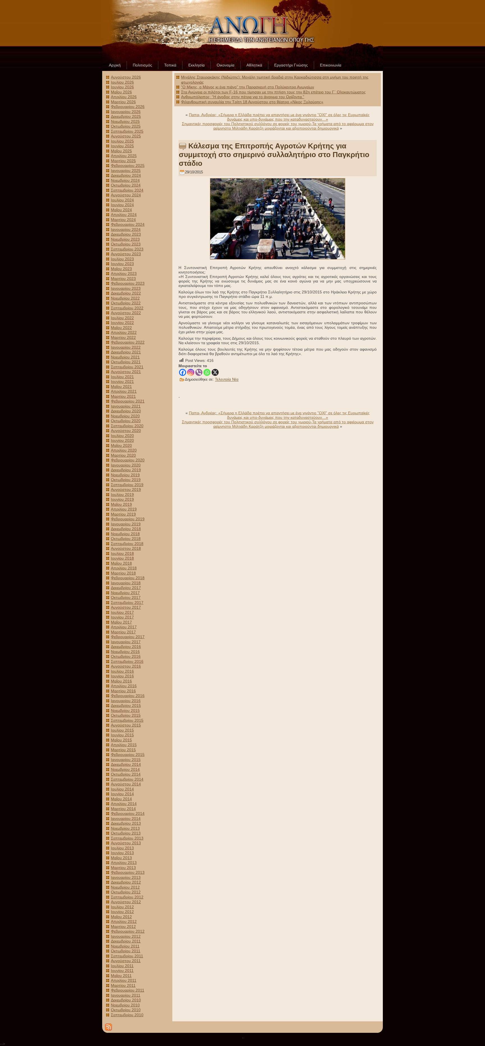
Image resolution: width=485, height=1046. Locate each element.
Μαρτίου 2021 (123, 396)
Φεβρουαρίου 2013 (128, 872)
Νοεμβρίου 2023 (125, 239)
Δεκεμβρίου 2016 (126, 646)
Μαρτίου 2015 (123, 750)
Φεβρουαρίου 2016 (128, 695)
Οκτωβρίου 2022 (126, 303)
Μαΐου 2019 (121, 504)
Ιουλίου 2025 (122, 141)
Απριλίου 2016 (124, 686)
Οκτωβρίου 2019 (126, 479)
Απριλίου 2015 (124, 744)
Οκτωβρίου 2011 (125, 951)
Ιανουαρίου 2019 (126, 524)
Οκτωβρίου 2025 (126, 126)
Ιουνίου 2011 (122, 970)
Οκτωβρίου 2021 (126, 362)
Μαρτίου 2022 (123, 337)
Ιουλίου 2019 (122, 494)
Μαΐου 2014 (121, 799)
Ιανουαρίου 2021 (126, 406)
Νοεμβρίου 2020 (125, 416)
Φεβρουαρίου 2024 (128, 224)
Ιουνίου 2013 (122, 852)
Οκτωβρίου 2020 (126, 421)
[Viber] (198, 372)
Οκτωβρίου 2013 (126, 833)
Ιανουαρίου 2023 (126, 288)
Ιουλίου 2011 (122, 966)
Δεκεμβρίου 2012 (126, 882)
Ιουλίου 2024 (122, 200)
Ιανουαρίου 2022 (126, 347)
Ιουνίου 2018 (122, 558)
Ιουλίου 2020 (122, 435)
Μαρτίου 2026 (123, 102)
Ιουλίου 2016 (122, 671)
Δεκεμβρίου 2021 (126, 352)
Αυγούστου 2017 (126, 607)
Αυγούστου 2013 (126, 843)
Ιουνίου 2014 (122, 794)
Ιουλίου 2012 (122, 907)
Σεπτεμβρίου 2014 (127, 779)
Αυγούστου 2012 (126, 902)
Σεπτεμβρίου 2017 (127, 602)
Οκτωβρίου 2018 (126, 538)
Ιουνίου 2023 (122, 263)
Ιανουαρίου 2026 (126, 111)
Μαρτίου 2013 (123, 867)
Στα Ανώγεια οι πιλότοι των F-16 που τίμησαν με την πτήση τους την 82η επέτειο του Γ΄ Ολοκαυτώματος (273, 92)
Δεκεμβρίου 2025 (126, 116)
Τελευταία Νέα (227, 380)
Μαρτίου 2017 (123, 632)
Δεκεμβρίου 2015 (126, 705)
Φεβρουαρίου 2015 (128, 754)
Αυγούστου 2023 (126, 254)
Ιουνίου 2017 (122, 617)
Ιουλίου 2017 (122, 612)
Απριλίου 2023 (124, 273)
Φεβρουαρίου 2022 (128, 342)
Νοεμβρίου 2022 (125, 298)
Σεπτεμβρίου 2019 (127, 484)
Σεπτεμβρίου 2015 (127, 720)
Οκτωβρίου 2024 (126, 185)
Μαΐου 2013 (121, 858)
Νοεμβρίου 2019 (125, 475)
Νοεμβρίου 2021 (125, 357)
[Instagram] (190, 372)
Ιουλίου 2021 (122, 376)
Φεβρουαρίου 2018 (128, 578)
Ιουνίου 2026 (122, 87)
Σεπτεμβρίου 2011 (127, 956)
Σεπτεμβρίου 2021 (127, 367)
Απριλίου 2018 (124, 568)
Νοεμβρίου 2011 (125, 946)
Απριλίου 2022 (124, 332)
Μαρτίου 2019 (123, 514)
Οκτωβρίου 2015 (126, 715)
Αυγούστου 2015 (126, 725)
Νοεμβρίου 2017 (125, 592)
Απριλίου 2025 (124, 155)
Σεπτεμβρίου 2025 (127, 131)
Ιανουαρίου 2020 (126, 465)
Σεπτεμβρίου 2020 (127, 426)
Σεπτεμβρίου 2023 (127, 249)
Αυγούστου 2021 (126, 371)
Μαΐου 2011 (121, 975)
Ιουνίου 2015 (122, 735)
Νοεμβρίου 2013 (125, 828)
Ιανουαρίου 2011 (125, 995)
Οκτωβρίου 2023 (126, 244)
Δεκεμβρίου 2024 (126, 175)
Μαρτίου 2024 (123, 219)
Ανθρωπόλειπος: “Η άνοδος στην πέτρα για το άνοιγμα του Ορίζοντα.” (242, 97)
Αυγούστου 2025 (126, 136)
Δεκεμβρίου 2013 (126, 823)
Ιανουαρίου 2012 (126, 936)
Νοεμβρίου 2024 (125, 180)
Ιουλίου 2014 (122, 789)
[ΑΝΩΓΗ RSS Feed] (108, 1027)
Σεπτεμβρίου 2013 (127, 838)
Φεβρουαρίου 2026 (128, 106)
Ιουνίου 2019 (122, 499)
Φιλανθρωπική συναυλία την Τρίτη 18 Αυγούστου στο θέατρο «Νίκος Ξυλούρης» (252, 102)
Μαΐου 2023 (121, 268)
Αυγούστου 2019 (126, 489)
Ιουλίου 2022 (122, 318)
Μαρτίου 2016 (123, 691)
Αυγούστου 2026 (126, 77)
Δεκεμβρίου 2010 (126, 1000)
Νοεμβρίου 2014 (125, 769)
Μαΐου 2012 (121, 916)
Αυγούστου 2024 (126, 195)
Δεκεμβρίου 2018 (126, 529)
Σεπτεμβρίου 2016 (127, 661)
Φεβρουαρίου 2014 (128, 813)
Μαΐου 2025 (121, 151)
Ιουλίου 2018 (122, 553)
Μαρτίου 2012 (123, 926)
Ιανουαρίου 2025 (126, 170)
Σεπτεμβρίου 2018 (127, 543)
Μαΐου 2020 (121, 445)
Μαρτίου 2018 (123, 573)
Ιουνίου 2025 (122, 146)
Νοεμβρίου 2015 (125, 710)
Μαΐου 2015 (121, 740)
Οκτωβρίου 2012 (126, 892)
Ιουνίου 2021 (122, 381)
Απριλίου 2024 (124, 214)
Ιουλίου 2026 (122, 82)
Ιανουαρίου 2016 (126, 700)
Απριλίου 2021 (124, 391)
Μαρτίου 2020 (123, 455)
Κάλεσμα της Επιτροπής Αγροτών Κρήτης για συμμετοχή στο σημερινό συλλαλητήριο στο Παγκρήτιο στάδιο (274, 154)
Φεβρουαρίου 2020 (128, 460)
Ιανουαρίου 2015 (126, 759)
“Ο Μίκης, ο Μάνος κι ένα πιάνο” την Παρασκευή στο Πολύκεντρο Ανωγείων (247, 87)
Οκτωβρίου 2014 (126, 774)
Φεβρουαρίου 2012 (128, 931)
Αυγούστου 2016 (126, 666)
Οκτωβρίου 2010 (126, 1010)
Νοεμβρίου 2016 (125, 651)
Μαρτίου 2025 (123, 160)
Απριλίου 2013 (124, 862)
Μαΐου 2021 (121, 386)
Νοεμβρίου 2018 (125, 534)
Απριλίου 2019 (124, 509)
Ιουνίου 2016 (122, 676)
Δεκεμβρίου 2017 (126, 587)
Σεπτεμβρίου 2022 (127, 308)
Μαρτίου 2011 (123, 985)
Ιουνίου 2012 (122, 911)
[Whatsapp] (207, 372)
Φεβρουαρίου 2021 (128, 401)
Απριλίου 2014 (124, 803)
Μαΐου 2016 (121, 681)
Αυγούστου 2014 (126, 784)
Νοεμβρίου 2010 (125, 1005)
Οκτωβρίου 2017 (126, 597)
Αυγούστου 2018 (126, 548)
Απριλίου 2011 (123, 980)
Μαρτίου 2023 (123, 278)
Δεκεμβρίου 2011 (126, 941)
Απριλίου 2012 (124, 921)
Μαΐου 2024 (121, 210)
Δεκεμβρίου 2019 (126, 470)
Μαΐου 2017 (121, 622)
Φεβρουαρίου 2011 (127, 990)
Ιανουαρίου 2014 (126, 818)
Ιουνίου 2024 (122, 205)
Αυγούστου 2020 (126, 430)
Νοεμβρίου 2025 (125, 121)
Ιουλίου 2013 (122, 848)
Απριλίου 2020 (124, 450)
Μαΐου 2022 (121, 327)
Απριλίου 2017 (124, 627)
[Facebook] (182, 372)
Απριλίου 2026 (124, 97)
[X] (215, 372)
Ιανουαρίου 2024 (126, 229)
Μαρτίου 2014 (123, 808)
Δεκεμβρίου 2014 (126, 764)
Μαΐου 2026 (121, 92)
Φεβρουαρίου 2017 (128, 637)
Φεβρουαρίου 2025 (128, 165)
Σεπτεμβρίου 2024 (127, 190)
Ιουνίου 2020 (122, 440)
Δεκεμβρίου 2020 (126, 411)
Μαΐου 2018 (121, 563)
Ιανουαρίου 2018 (126, 583)
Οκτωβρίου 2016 (126, 656)
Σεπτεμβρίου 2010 (127, 1015)
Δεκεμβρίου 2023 (126, 234)
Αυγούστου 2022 (126, 313)
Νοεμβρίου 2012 (125, 887)
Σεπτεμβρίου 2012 (127, 897)
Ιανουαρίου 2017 (126, 642)
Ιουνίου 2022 (122, 322)
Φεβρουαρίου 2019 (128, 519)
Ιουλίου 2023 (122, 259)
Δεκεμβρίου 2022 (126, 293)
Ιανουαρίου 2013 (126, 877)
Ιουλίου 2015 (122, 730)
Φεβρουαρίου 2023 (128, 283)
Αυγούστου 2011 (126, 960)
